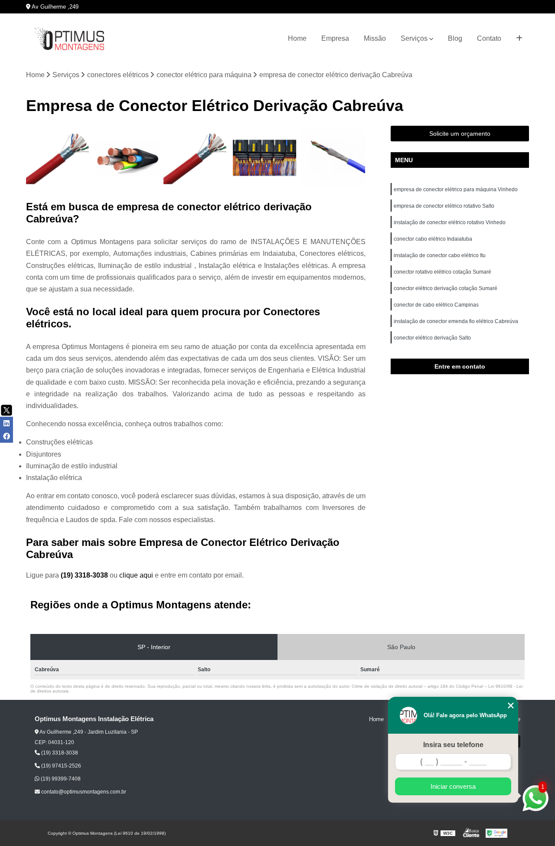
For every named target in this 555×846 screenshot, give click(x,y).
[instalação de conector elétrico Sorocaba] (264, 158)
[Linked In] (6, 423)
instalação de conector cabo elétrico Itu (440, 255)
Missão (375, 38)
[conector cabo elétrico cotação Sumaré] (333, 158)
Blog (455, 38)
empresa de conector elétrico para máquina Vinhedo (456, 189)
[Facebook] (6, 436)
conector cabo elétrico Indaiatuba (433, 239)
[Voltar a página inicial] (69, 39)
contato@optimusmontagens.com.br (83, 792)
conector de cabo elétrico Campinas (436, 305)
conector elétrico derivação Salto (432, 338)
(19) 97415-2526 (60, 766)
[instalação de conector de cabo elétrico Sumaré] (58, 158)
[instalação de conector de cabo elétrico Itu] (195, 158)
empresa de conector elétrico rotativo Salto (444, 206)
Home (297, 38)
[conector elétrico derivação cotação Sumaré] (127, 158)
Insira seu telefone (453, 744)
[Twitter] (6, 410)
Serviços (414, 38)
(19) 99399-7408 (60, 779)
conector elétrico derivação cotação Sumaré (445, 288)
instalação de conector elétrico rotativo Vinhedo (450, 222)
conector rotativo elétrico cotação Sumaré (442, 272)
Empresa (335, 38)
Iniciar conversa (453, 786)
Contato (489, 38)
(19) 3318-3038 (85, 575)
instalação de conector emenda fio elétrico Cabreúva (456, 321)
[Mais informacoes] (519, 38)
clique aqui (136, 575)
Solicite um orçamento (459, 133)
